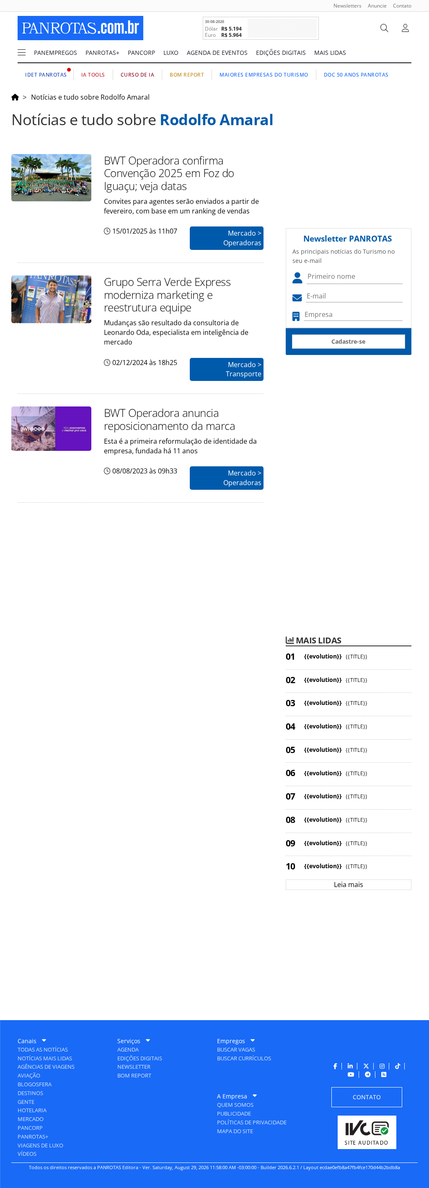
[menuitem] (344, 5)
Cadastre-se (348, 341)
